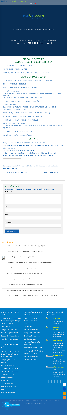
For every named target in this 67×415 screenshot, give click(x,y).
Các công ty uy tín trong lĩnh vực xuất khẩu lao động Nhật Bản (24, 279)
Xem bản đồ (5, 326)
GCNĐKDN (56, 318)
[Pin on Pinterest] (16, 159)
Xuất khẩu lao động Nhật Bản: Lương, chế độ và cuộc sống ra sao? (25, 268)
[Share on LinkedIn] (19, 159)
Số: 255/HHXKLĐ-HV (59, 367)
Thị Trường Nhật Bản (17, 40)
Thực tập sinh (29, 40)
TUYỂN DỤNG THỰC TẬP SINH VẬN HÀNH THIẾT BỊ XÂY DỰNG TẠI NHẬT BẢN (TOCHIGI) (32, 295)
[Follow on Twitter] (52, 381)
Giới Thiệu (16, 29)
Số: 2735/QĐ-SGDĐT (59, 356)
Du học (41, 400)
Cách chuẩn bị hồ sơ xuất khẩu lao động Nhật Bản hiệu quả (23, 257)
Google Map (5, 380)
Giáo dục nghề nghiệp (27, 29)
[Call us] (58, 381)
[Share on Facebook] (7, 159)
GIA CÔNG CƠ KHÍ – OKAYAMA (50, 172)
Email (7, 214)
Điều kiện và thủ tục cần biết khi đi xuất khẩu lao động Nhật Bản (24, 273)
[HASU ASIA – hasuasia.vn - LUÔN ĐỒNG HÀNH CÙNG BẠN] (33, 16)
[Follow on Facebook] (50, 381)
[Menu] (2, 16)
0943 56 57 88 (16, 405)
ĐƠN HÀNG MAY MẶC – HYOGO (17, 172)
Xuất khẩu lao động (50, 40)
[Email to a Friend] (13, 159)
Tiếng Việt (32, 3)
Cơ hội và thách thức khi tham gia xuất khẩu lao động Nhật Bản (24, 284)
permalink (14, 168)
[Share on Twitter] (10, 159)
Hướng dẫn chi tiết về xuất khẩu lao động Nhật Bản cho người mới (25, 290)
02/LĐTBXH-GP (57, 340)
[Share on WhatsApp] (4, 159)
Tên (6, 206)
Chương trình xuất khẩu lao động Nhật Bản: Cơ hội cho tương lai (24, 251)
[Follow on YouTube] (61, 381)
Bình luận (8, 192)
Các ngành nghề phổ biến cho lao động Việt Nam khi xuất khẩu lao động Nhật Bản (29, 262)
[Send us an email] (55, 381)
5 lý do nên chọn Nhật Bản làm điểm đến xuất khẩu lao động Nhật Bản (26, 246)
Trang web (8, 222)
